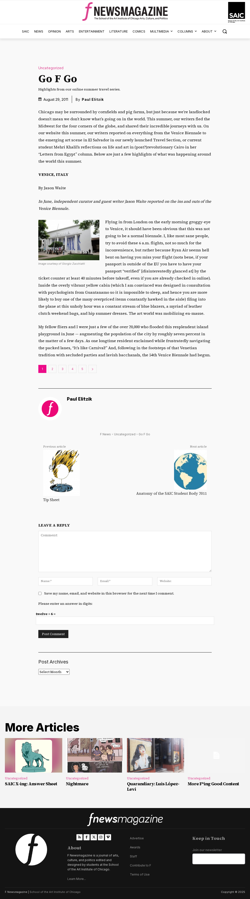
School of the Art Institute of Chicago (55, 892)
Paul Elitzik (93, 99)
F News (105, 434)
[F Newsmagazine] (236, 12)
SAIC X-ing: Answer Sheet (31, 784)
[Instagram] (101, 837)
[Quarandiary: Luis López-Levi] (155, 755)
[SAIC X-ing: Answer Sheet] (33, 755)
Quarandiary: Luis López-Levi (153, 786)
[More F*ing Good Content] (216, 755)
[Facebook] (86, 837)
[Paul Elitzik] (50, 408)
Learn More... (76, 879)
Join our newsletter (207, 850)
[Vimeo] (108, 837)
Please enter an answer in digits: (65, 603)
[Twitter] (94, 837)
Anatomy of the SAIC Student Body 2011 (171, 493)
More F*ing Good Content (213, 784)
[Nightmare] (94, 755)
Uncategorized (50, 68)
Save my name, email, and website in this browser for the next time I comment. (109, 593)
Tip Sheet (51, 499)
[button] (224, 31)
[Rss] (79, 837)
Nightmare (77, 784)
